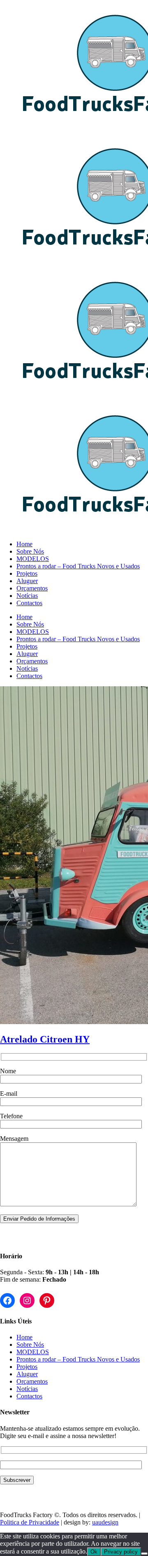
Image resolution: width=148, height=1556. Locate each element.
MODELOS (32, 1351)
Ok (93, 1552)
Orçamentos (32, 1381)
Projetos (26, 1366)
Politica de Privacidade (29, 1522)
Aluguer (27, 1374)
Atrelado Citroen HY (45, 1039)
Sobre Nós (30, 1344)
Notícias (27, 1388)
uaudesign (105, 1522)
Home (24, 1337)
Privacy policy (121, 1552)
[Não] (144, 1553)
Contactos (29, 1396)
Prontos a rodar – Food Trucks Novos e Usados (78, 1359)
